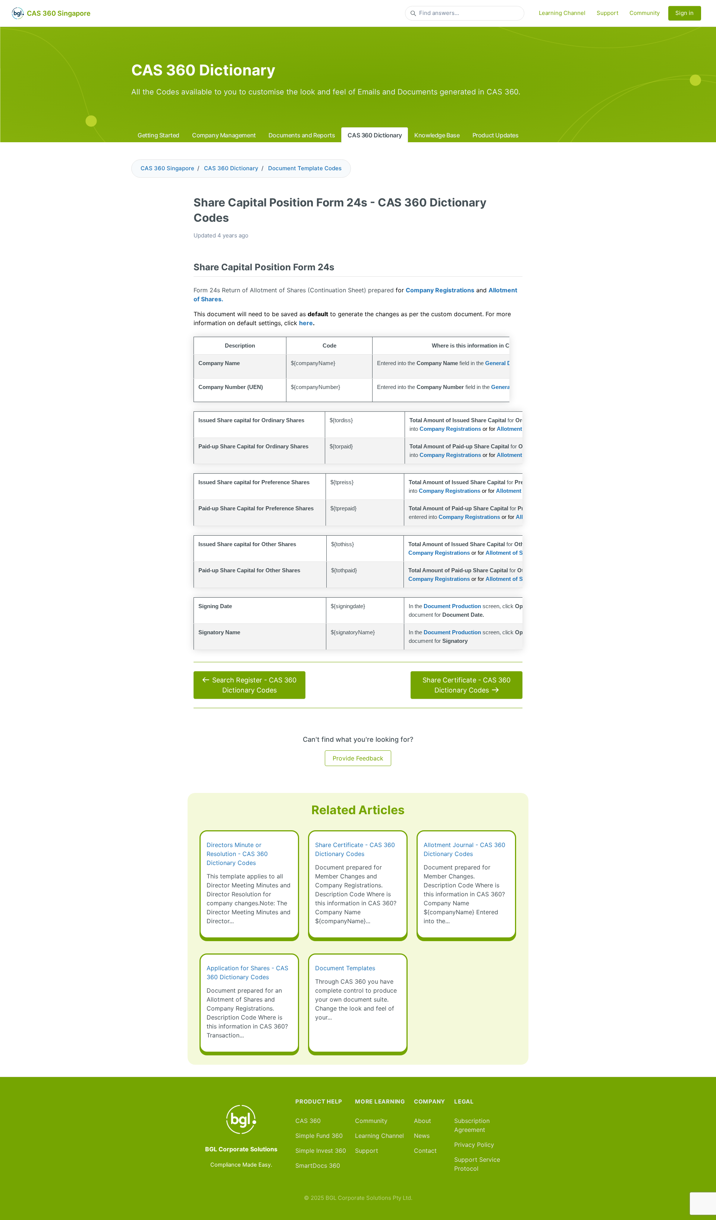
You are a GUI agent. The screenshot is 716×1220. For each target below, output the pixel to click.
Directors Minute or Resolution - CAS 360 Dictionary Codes (237, 853)
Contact (425, 1150)
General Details (505, 363)
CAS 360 (308, 1120)
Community (644, 12)
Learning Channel (562, 12)
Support (607, 12)
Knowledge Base (436, 135)
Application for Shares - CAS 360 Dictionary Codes (247, 972)
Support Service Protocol (477, 1164)
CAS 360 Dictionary (375, 135)
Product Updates (495, 135)
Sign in (684, 12)
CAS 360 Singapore (167, 168)
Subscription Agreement (472, 1125)
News (422, 1135)
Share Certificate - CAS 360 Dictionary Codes (467, 685)
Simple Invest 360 (320, 1150)
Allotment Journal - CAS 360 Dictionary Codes (464, 849)
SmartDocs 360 (317, 1165)
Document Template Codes (305, 168)
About (422, 1120)
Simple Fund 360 (319, 1135)
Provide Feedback (358, 758)
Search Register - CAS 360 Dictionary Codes (254, 685)
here (306, 323)
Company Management (224, 135)
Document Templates (345, 968)
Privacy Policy (474, 1144)
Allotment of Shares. (512, 553)
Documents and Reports (301, 135)
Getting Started (158, 135)
